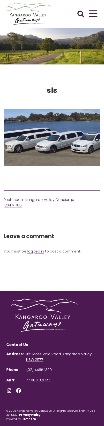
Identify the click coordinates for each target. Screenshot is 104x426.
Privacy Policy (29, 415)
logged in (35, 251)
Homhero (29, 419)
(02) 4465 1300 (39, 369)
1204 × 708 (13, 205)
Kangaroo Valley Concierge (49, 199)
